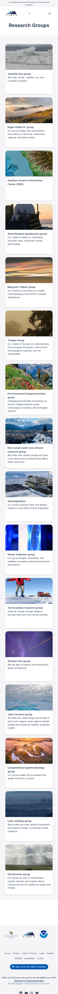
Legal (41, 953)
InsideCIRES (29, 958)
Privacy (7, 953)
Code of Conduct (29, 953)
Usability (50, 953)
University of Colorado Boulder (29, 980)
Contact (40, 958)
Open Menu (50, 13)
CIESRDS (18, 958)
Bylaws (16, 953)
